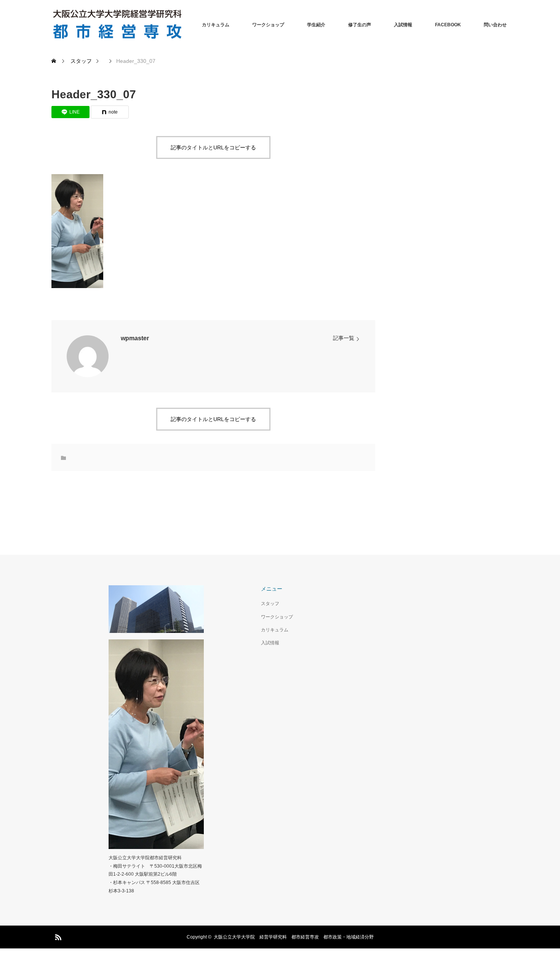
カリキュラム (215, 24)
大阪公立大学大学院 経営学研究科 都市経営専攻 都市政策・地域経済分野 (294, 937)
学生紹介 (316, 24)
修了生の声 (359, 24)
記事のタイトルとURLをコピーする (213, 147)
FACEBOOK (448, 24)
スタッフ (270, 603)
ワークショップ (268, 24)
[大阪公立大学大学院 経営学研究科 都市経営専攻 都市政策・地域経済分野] (184, 25)
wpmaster (135, 338)
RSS (57, 936)
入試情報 (403, 24)
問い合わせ (495, 24)
